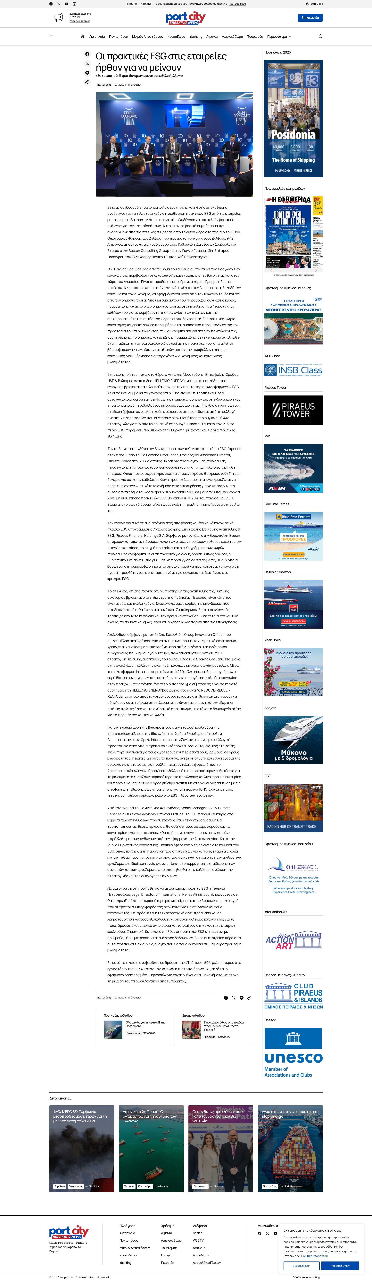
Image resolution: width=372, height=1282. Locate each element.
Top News (59, 1186)
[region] (321, 1249)
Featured (132, 3)
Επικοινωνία (103, 1277)
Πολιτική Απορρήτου (314, 1256)
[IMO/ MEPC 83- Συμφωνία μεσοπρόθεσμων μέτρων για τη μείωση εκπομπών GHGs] (81, 1148)
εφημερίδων (297, 275)
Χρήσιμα (167, 1225)
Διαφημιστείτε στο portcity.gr (80, 15)
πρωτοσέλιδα (282, 275)
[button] (314, 4)
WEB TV (198, 1240)
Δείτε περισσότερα (80, 21)
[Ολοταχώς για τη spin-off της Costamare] (135, 1027)
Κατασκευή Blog (311, 1277)
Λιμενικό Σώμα (171, 1240)
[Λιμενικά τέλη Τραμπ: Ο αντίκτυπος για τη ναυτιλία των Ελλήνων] (151, 1148)
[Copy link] (87, 82)
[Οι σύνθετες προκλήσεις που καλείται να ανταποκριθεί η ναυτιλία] (220, 1148)
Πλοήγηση (128, 1225)
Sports (197, 1233)
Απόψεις (199, 1248)
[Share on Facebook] (87, 54)
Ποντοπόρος (104, 84)
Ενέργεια (167, 1255)
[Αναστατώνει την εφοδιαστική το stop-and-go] (290, 1148)
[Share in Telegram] (87, 73)
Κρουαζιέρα (128, 1255)
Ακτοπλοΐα (127, 1233)
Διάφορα (200, 1225)
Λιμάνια (166, 1233)
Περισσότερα (237, 3)
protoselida (309, 275)
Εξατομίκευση (301, 1266)
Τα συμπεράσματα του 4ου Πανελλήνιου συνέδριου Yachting (190, 3)
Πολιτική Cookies (85, 1277)
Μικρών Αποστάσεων (135, 1248)
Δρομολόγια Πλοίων (206, 1263)
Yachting (146, 3)
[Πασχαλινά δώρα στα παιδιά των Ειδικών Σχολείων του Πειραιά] (214, 1027)
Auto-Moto (200, 1255)
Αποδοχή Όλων (340, 1266)
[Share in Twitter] (87, 63)
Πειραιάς (210, 1037)
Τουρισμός (169, 1248)
